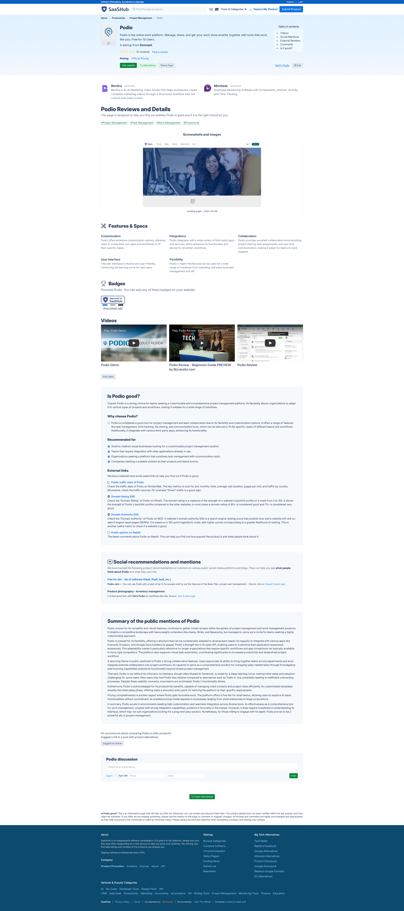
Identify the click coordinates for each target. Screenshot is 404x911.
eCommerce (178, 893)
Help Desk (115, 893)
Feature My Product (265, 9)
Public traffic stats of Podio (127, 482)
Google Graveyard (265, 866)
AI (102, 888)
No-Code (111, 888)
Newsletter (209, 871)
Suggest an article (112, 743)
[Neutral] (112, 305)
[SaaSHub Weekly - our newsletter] (211, 9)
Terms (137, 901)
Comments (286, 44)
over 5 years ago (186, 596)
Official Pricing (140, 58)
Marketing (146, 893)
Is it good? (286, 48)
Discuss (144, 866)
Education (279, 893)
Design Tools (149, 888)
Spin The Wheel (202, 901)
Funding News (211, 861)
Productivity (131, 893)
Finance (265, 893)
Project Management (224, 893)
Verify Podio (282, 65)
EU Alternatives (263, 876)
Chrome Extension (214, 851)
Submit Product (291, 9)
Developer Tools (129, 888)
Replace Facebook (265, 846)
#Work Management (168, 122)
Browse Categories (214, 840)
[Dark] (120, 305)
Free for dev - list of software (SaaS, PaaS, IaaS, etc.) (139, 579)
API (163, 866)
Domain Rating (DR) (123, 496)
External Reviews (290, 40)
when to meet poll (236, 901)
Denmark (146, 45)
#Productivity (191, 122)
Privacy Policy (122, 901)
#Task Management (141, 122)
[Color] (104, 305)
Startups (140, 2)
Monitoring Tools (249, 893)
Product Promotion (112, 866)
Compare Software (214, 846)
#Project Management (114, 122)
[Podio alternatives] (108, 32)
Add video (108, 376)
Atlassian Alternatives (266, 856)
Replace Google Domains (269, 871)
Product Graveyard (265, 861)
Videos (284, 33)
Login (300, 2)
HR (189, 893)
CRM (104, 893)
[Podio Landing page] (202, 173)
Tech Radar (261, 840)
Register (290, 2)
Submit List (209, 866)
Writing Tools (201, 893)
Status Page (166, 65)
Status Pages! (211, 856)
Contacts (132, 866)
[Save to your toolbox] (108, 43)
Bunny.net (168, 901)
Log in (109, 775)
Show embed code (113, 308)
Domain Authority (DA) (125, 514)
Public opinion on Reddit (126, 532)
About (154, 866)
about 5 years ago (275, 584)
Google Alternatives (266, 851)
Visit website (128, 65)
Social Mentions (289, 36)
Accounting (161, 893)
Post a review (160, 52)
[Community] (217, 9)
